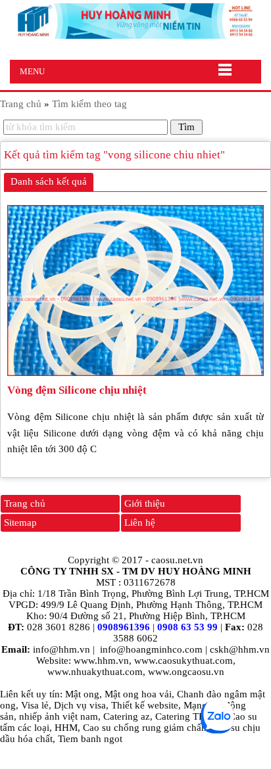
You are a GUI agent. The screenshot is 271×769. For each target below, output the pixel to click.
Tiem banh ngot (90, 739)
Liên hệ (139, 522)
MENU (32, 71)
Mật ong (82, 694)
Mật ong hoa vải (138, 694)
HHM (66, 727)
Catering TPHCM (190, 716)
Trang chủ (24, 503)
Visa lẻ (35, 705)
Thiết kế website (144, 705)
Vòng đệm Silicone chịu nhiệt (77, 390)
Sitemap (20, 522)
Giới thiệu (144, 503)
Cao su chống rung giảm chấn (145, 727)
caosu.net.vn (177, 560)
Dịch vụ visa (80, 705)
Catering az (126, 716)
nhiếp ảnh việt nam (58, 716)
